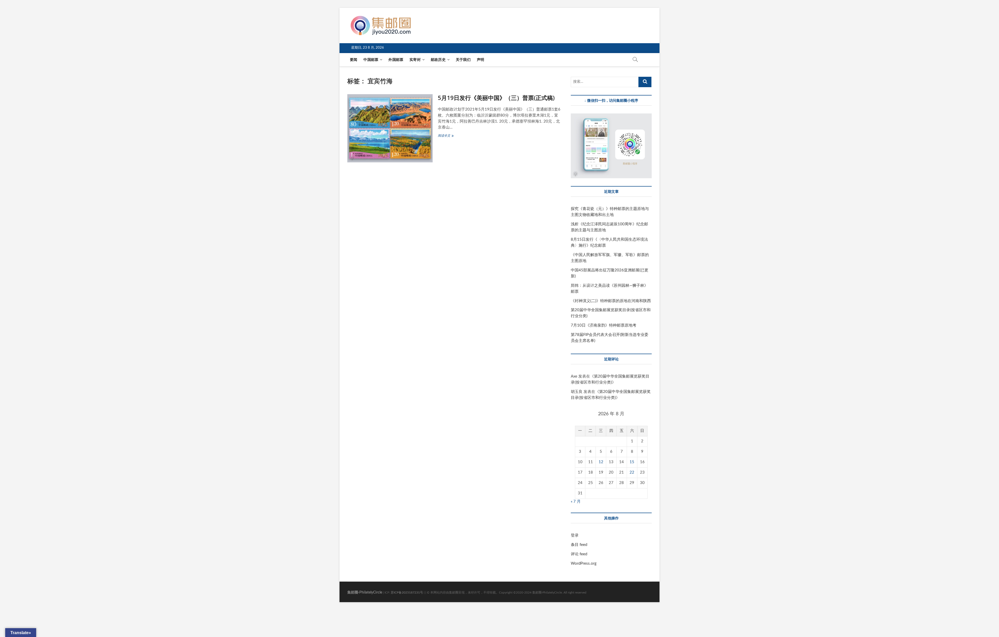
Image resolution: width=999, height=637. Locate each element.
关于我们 (463, 60)
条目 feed (579, 545)
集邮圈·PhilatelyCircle (364, 592)
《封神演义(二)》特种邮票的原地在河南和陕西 (611, 301)
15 (632, 462)
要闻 (353, 60)
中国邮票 (370, 60)
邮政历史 (438, 60)
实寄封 (415, 60)
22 (632, 472)
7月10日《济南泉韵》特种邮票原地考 (603, 325)
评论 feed (579, 554)
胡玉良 (576, 392)
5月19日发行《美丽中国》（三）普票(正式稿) (496, 97)
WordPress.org (584, 563)
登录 (575, 535)
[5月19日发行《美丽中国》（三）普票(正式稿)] (390, 128)
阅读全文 (448, 136)
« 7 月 (576, 502)
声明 (480, 60)
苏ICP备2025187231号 (407, 592)
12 (601, 462)
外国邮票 (395, 60)
